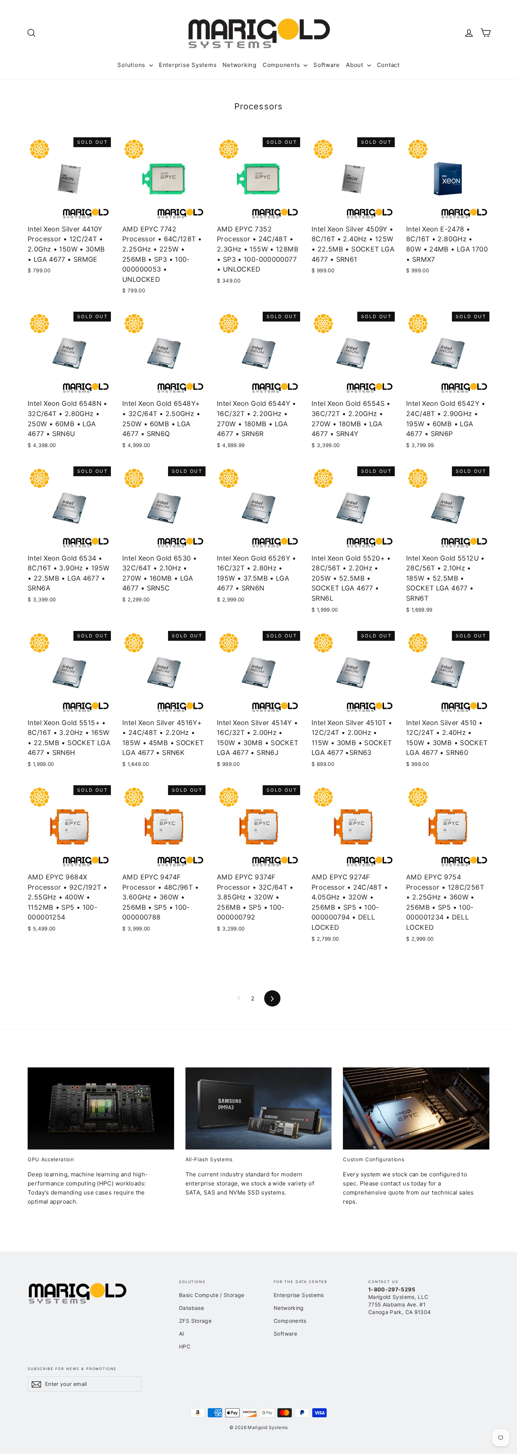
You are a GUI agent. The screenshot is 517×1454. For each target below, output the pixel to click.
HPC (184, 1346)
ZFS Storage (195, 1320)
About (355, 64)
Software (326, 64)
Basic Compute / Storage (211, 1295)
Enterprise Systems (188, 64)
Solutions (132, 64)
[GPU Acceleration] (101, 1108)
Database (191, 1308)
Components (282, 64)
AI (181, 1333)
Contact (388, 64)
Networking (240, 64)
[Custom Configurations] (416, 1108)
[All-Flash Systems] (258, 1108)
